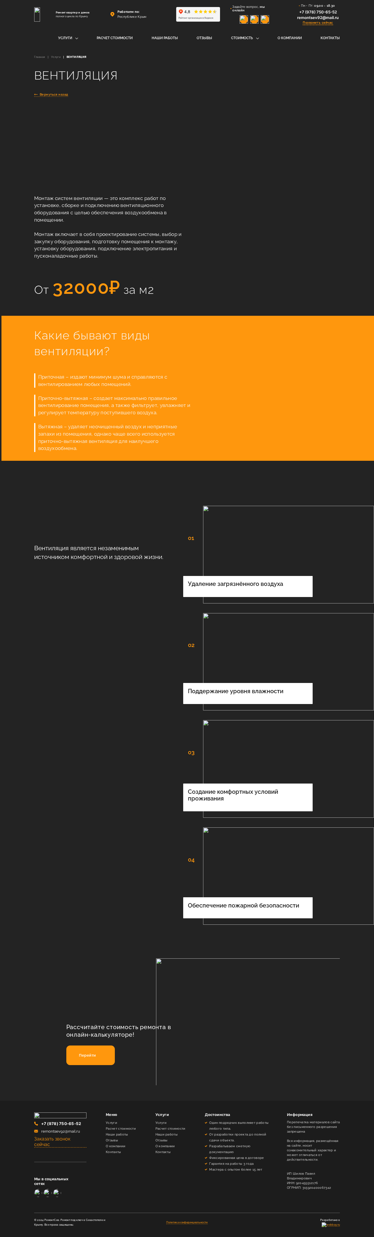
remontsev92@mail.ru (318, 17)
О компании (290, 38)
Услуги (65, 38)
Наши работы (165, 38)
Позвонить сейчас (318, 23)
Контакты (330, 38)
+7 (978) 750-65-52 (318, 12)
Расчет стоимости (115, 38)
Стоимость (242, 38)
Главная (39, 57)
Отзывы (204, 38)
